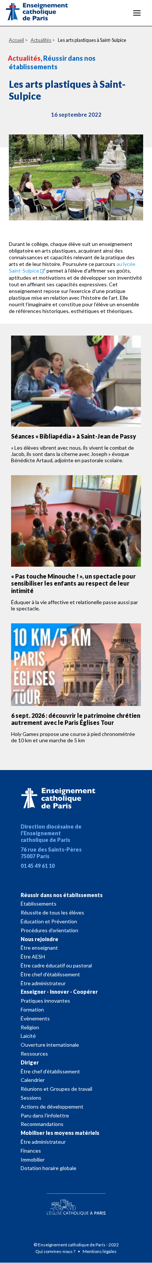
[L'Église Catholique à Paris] (76, 1202)
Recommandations (42, 1124)
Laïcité (28, 1036)
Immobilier (33, 1159)
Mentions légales (100, 1251)
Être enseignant (39, 947)
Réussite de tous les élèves (52, 912)
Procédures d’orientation (49, 930)
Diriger (30, 1062)
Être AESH (33, 956)
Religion (30, 1027)
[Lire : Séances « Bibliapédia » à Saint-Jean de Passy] (76, 381)
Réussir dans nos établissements (62, 895)
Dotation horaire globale (48, 1168)
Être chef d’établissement (50, 974)
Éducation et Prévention (49, 921)
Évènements (35, 1018)
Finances (31, 1150)
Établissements (38, 903)
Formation (32, 1009)
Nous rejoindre (39, 939)
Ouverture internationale (50, 1045)
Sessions (31, 1097)
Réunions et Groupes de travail (56, 1089)
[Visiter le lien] (43, 13)
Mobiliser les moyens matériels (60, 1133)
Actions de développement (52, 1106)
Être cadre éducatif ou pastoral (56, 965)
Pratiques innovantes (45, 1000)
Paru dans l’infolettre (45, 1115)
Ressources (34, 1053)
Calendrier (33, 1080)
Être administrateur (43, 983)
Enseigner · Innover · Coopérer (59, 992)
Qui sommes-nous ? (55, 1251)
